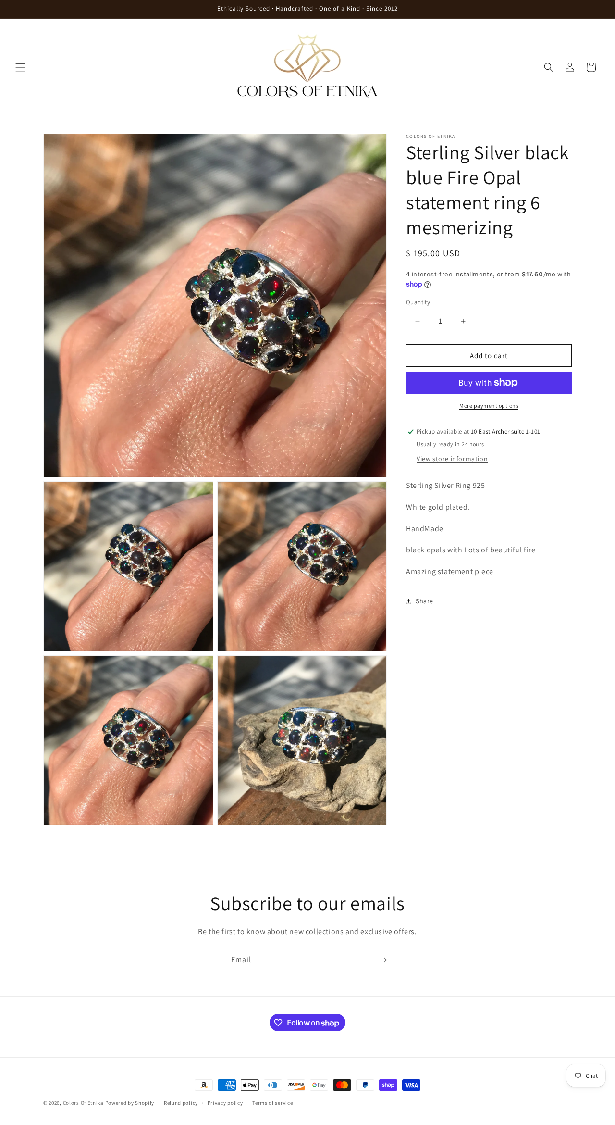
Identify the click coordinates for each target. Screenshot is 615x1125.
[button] (20, 67)
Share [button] (424, 601)
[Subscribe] (383, 960)
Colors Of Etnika (83, 1103)
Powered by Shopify (130, 1103)
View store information (452, 458)
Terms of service (272, 1103)
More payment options (488, 405)
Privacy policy (225, 1103)
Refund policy (181, 1103)
